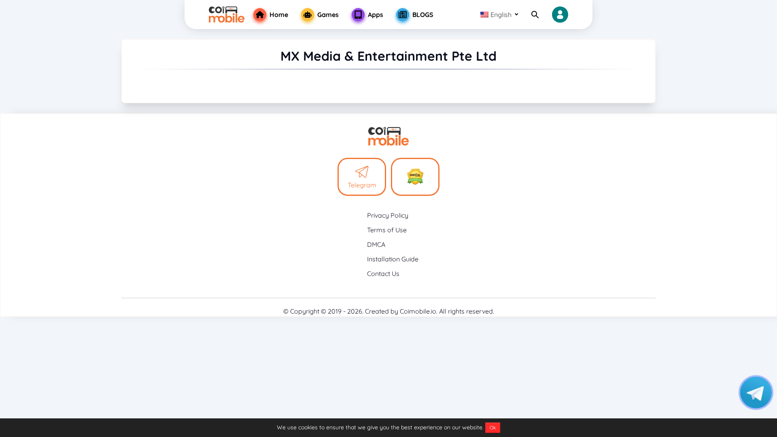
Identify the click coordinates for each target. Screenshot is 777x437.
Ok (493, 427)
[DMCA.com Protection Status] (415, 177)
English (501, 15)
